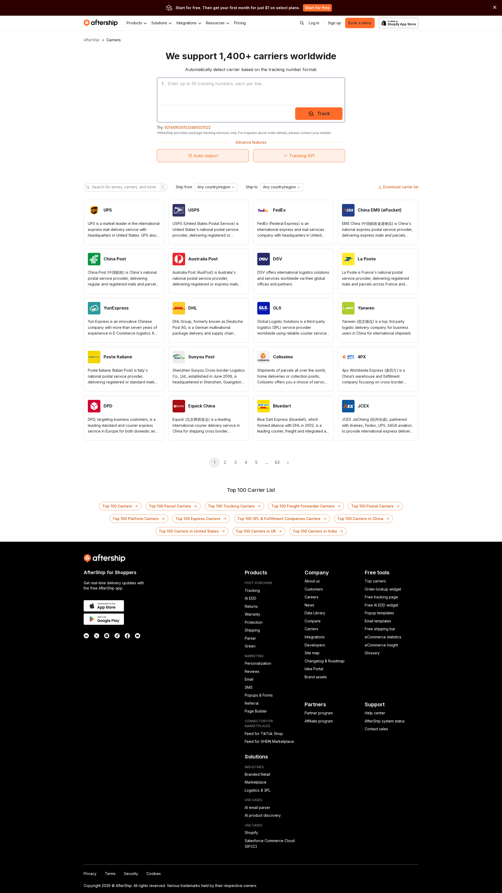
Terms (110, 873)
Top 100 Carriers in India (315, 531)
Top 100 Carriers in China (360, 518)
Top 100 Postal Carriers (372, 506)
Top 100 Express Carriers (197, 518)
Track (323, 113)
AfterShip (92, 40)
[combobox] (215, 187)
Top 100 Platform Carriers (135, 518)
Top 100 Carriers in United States (189, 531)
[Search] (302, 23)
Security (131, 873)
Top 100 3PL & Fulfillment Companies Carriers (279, 518)
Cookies (153, 873)
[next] (287, 462)
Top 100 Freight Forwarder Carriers (302, 506)
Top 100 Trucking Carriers (231, 506)
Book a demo (360, 23)
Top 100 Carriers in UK (256, 531)
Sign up (334, 23)
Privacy (90, 873)
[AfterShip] (102, 23)
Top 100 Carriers (117, 506)
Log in (314, 23)
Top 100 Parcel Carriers (170, 506)
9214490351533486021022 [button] (187, 127)
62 (277, 462)
